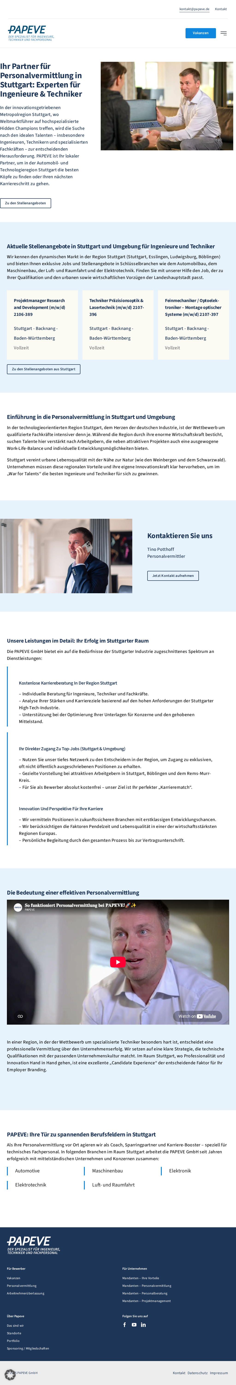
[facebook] (124, 1325)
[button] (10, 1375)
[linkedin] (143, 1325)
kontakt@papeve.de (194, 9)
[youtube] (134, 1325)
